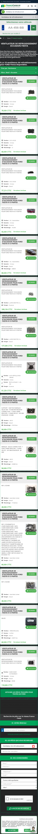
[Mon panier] (31, 6)
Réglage (28, 830)
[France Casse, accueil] (10, 6)
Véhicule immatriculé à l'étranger (19, 734)
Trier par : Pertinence (19, 68)
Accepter (11, 830)
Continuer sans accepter (26, 819)
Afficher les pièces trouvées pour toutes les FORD (19, 693)
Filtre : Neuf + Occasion (19, 73)
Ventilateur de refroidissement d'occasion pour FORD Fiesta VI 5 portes (12, 81)
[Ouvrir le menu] (35, 6)
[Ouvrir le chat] (33, 830)
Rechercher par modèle (11, 33)
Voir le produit (33, 98)
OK (33, 28)
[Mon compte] (28, 6)
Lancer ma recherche (20, 808)
